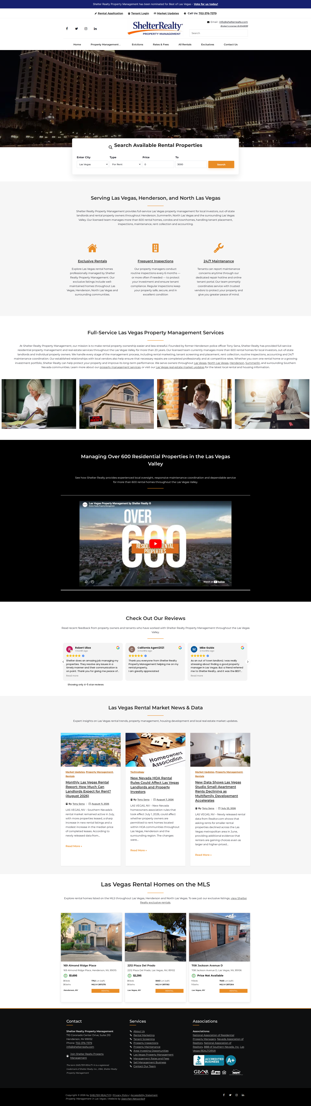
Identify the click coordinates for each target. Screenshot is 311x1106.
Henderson (237, 362)
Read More (73, 846)
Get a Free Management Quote (126, 111)
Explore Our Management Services (182, 111)
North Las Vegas (218, 362)
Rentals (70, 776)
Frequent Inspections (155, 261)
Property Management (99, 771)
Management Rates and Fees (151, 1058)
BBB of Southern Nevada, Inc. (221, 1046)
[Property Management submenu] (120, 44)
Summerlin (252, 362)
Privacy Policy (121, 1095)
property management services (120, 367)
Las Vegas (200, 362)
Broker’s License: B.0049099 (234, 26)
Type (113, 157)
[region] (155, 98)
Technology (137, 771)
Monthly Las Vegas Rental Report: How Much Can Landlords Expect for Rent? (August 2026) (88, 789)
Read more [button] (135, 675)
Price (146, 157)
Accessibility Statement (144, 1095)
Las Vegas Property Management (153, 1054)
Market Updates (168, 13)
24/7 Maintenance (219, 261)
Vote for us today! (206, 4)
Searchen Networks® (133, 1098)
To (177, 157)
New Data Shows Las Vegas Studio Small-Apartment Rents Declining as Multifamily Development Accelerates (218, 791)
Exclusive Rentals (92, 261)
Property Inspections (145, 1042)
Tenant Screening (144, 1039)
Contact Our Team (144, 1066)
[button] (247, 661)
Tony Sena (79, 803)
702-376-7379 (208, 13)
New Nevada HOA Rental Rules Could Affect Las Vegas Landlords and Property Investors (154, 785)
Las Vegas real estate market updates (180, 367)
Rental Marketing (144, 1035)
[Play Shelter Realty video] (155, 544)
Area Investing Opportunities (150, 1050)
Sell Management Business (149, 1062)
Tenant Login (140, 13)
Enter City (84, 157)
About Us (139, 1031)
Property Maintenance (146, 1046)
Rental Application (110, 13)
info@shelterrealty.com (233, 21)
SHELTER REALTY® (100, 1095)
